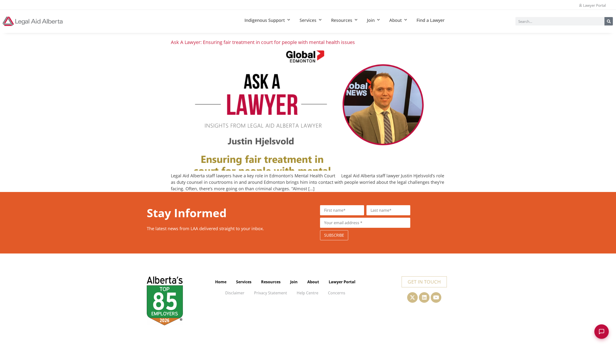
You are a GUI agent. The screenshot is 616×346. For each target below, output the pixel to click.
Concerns (336, 293)
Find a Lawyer (431, 20)
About (395, 20)
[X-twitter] (412, 297)
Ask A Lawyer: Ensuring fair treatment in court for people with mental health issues (263, 42)
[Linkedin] (424, 297)
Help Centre (307, 293)
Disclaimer (234, 293)
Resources (341, 20)
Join (371, 20)
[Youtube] (436, 297)
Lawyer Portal (342, 281)
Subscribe (334, 235)
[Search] (608, 21)
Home (220, 281)
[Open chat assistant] (601, 331)
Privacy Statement (270, 293)
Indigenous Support (264, 20)
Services (308, 20)
